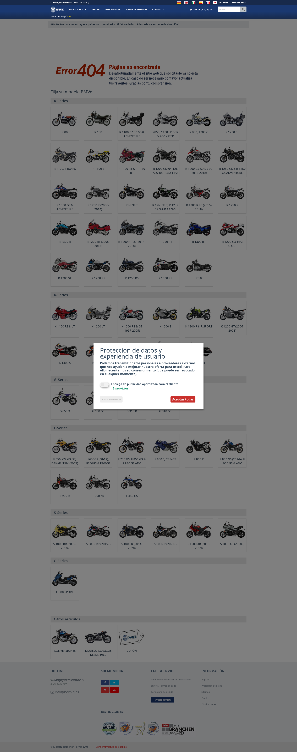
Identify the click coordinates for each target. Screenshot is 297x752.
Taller (95, 9)
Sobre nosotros (136, 9)
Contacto (158, 9)
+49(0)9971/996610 (62, 2)
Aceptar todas (183, 399)
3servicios (119, 388)
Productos (76, 9)
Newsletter (112, 9)
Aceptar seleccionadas (111, 399)
